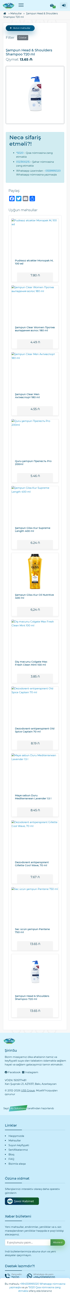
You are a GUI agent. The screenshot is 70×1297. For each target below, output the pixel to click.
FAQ (11, 1159)
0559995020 (53, 170)
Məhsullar (16, 13)
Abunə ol (57, 1242)
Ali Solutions (18, 1108)
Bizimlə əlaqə (17, 1163)
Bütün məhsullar (21, 28)
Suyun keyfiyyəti (18, 1145)
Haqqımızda (16, 1136)
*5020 (19, 152)
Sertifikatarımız (18, 1149)
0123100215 (23, 161)
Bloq (11, 1154)
